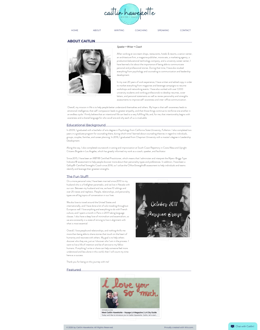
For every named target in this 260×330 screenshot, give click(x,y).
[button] (97, 30)
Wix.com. (189, 327)
